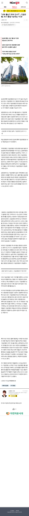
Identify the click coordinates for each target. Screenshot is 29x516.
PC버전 (17, 510)
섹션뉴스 (14, 7)
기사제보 (12, 510)
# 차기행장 (13, 385)
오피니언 (23, 7)
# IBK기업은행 (5, 385)
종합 (5, 7)
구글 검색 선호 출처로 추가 (8, 24)
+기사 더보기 (25, 391)
